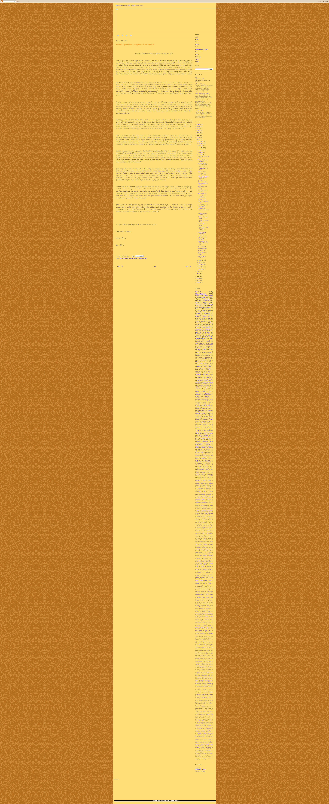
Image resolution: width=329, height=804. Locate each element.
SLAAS (197, 439)
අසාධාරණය (209, 510)
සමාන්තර (197, 744)
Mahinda (206, 299)
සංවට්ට (201, 739)
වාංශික (207, 722)
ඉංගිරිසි (205, 511)
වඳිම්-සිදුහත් (204, 720)
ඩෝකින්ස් (209, 652)
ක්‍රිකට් (198, 628)
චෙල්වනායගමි (199, 644)
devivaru (208, 444)
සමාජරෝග (210, 742)
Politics (197, 54)
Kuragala (209, 566)
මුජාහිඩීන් (206, 709)
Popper (197, 410)
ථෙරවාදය (197, 399)
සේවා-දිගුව (205, 753)
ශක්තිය (210, 734)
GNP (196, 563)
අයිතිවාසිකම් (210, 508)
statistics (209, 413)
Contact (197, 47)
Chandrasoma (198, 555)
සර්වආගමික (202, 745)
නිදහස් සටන (199, 673)
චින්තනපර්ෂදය (199, 341)
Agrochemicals (198, 389)
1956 (210, 360)
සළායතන (197, 748)
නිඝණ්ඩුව (198, 672)
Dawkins (211, 556)
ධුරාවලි (196, 667)
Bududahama (207, 313)
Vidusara (206, 300)
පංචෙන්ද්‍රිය (197, 371)
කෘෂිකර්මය (209, 516)
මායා (205, 538)
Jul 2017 (201, 152)
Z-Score (205, 379)
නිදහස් (212, 672)
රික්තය (208, 714)
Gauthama (211, 563)
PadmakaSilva (198, 572)
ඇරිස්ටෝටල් (210, 613)
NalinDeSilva (200, 294)
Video (196, 494)
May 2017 (201, 260)
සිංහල (211, 322)
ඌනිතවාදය (202, 620)
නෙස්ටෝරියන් (199, 677)
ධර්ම (196, 666)
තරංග (201, 653)
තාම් (201, 655)
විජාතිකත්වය (209, 725)
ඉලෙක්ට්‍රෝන (198, 416)
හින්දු (210, 549)
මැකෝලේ (205, 708)
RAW (204, 377)
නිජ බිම (203, 672)
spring (198, 595)
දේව (204, 661)
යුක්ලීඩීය (209, 538)
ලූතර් (198, 719)
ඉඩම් (202, 614)
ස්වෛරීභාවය (210, 748)
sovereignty (205, 322)
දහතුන (207, 521)
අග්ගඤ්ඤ (202, 599)
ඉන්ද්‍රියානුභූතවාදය (199, 453)
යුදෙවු (207, 469)
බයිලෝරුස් (209, 691)
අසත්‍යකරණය (208, 608)
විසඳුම (204, 733)
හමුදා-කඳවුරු (210, 753)
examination (197, 499)
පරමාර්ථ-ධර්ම (208, 678)
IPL (205, 564)
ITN (203, 407)
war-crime (210, 447)
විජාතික (203, 725)
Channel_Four (207, 435)
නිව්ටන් (209, 461)
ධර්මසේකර (207, 524)
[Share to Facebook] (141, 256)
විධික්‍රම (196, 730)
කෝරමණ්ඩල (203, 633)
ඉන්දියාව (211, 383)
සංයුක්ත (202, 474)
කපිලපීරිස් (211, 513)
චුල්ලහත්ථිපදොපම (209, 642)
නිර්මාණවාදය (197, 675)
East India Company (207, 560)
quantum (204, 503)
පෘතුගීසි (210, 686)
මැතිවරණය (197, 402)
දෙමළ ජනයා (201, 659)
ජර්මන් (207, 647)
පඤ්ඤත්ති (197, 388)
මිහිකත (201, 709)
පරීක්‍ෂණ (208, 422)
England (200, 324)
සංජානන (204, 428)
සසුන (207, 745)
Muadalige (205, 569)
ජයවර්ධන (197, 521)
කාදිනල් (207, 514)
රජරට (210, 363)
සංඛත (212, 736)
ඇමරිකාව (205, 613)
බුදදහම (200, 695)
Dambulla (206, 556)
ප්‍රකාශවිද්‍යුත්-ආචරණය (199, 681)
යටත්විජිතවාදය (200, 469)
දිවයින (200, 312)
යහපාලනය (207, 425)
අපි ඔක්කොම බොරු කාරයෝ (203, 190)
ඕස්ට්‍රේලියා (199, 625)
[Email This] (136, 256)
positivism (198, 592)
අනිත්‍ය (204, 602)
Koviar (196, 566)
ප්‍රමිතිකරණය (198, 424)
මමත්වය (204, 703)
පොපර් (211, 464)
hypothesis (199, 586)
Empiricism (123, 258)
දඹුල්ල (210, 655)
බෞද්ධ (209, 326)
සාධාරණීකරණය (200, 750)
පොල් (198, 689)
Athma (204, 480)
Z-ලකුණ (211, 379)
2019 (198, 135)
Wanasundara (203, 578)
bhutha (201, 580)
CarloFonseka (198, 343)
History (197, 61)
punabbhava (209, 592)
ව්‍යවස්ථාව (207, 388)
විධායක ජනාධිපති (208, 728)
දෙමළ (198, 360)
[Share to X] (139, 256)
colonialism (198, 304)
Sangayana (208, 572)
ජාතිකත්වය (197, 355)
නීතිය (212, 525)
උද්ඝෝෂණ (197, 619)
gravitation (197, 354)
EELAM (197, 361)
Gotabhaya (210, 310)
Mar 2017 (201, 264)
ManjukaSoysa (198, 569)
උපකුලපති (207, 619)
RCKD (210, 489)
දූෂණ (210, 658)
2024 (198, 124)
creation (202, 581)
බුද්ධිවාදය (198, 697)
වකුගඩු (197, 330)
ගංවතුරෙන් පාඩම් (202, 250)
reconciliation (207, 394)
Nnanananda (208, 488)
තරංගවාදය (203, 521)
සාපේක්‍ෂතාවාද (204, 547)
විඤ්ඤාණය (206, 541)
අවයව (196, 608)
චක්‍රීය (202, 519)
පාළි (197, 684)
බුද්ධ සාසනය (205, 695)
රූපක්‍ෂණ (206, 716)
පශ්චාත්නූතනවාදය (208, 680)
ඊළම (205, 416)
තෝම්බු (205, 655)
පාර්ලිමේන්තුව (208, 530)
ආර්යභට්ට (209, 611)
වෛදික (205, 734)
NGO (196, 327)
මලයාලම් (203, 705)
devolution (202, 368)
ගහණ (206, 636)
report (202, 594)
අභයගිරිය (198, 508)
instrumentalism (198, 588)
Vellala (197, 326)
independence (209, 344)
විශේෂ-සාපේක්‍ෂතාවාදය (201, 542)
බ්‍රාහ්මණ (203, 694)
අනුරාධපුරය (203, 605)
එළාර (210, 622)
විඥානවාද (197, 427)
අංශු (198, 383)
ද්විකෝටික (197, 658)
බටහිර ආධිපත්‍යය (202, 171)
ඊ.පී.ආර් (211, 616)
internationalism (209, 308)
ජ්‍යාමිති (211, 647)
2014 (198, 276)
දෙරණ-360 (197, 460)
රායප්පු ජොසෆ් (202, 714)
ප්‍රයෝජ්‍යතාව (197, 683)
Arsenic (203, 318)
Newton (197, 322)
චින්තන (197, 419)
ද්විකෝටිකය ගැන (202, 181)
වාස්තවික (197, 404)
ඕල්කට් (206, 513)
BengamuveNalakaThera (201, 433)
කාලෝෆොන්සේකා (198, 630)
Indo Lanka (205, 374)
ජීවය (196, 652)
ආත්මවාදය (208, 450)
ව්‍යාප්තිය (202, 722)
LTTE (196, 318)
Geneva (197, 316)
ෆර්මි (210, 758)
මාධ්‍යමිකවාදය (203, 706)
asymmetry (211, 496)
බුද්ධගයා (211, 695)
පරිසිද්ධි (210, 527)
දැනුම (201, 386)
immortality (209, 499)
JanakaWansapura (205, 307)
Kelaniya (204, 349)
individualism (197, 500)
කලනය (202, 627)
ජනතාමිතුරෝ (197, 645)
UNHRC (211, 338)
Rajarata (209, 377)
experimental (197, 585)
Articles (197, 44)
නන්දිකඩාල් (197, 461)
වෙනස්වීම (209, 542)
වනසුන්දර (209, 539)
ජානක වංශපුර (206, 316)
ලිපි (196, 77)
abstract (209, 411)
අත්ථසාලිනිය (208, 599)
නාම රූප (202, 670)
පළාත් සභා (207, 371)
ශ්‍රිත (196, 736)
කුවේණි (196, 631)
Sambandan (210, 410)
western (211, 505)
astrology (199, 380)
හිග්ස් (207, 549)
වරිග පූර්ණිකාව (210, 720)
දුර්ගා (206, 658)
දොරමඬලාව (197, 664)
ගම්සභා (196, 636)
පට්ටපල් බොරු (199, 422)
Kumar (202, 566)
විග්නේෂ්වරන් (197, 725)
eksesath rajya (207, 380)
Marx (209, 335)
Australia (209, 480)
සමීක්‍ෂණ (202, 744)
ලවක (205, 717)
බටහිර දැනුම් (210, 466)
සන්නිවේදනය (210, 474)
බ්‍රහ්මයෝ (198, 694)
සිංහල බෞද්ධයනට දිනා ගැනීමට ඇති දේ (203, 243)
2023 (198, 126)
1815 (203, 405)
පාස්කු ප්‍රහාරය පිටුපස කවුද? (202, 93)
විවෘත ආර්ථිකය (210, 731)
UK (210, 391)
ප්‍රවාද (198, 363)
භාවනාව (211, 424)
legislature (197, 446)
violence (207, 597)
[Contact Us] (131, 35)
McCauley (211, 486)
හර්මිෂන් (202, 549)
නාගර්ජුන (209, 669)
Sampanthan (197, 491)
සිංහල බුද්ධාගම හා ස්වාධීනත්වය (202, 196)
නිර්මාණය (200, 525)
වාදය (211, 722)
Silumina (205, 491)
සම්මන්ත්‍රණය (200, 475)
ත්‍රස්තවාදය (207, 397)
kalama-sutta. (205, 588)
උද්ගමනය (197, 513)
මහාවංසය (197, 706)
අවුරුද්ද (202, 450)
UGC (198, 411)
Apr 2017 (201, 262)
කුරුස (210, 630)
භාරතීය (196, 700)
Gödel (202, 483)
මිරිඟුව (210, 708)
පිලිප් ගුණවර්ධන (200, 686)
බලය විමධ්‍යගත (203, 692)
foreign (203, 499)
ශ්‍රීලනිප (197, 474)
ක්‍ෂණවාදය (203, 514)
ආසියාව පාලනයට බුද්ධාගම (202, 238)
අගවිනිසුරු (200, 449)
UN (203, 411)
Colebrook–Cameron (206, 436)
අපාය (212, 605)
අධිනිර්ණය (197, 600)
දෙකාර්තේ (201, 524)
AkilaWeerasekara (198, 552)
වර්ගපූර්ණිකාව (208, 471)
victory (203, 597)
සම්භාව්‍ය (197, 742)
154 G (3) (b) (204, 478)
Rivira (209, 352)
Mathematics (198, 337)
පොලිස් (204, 689)
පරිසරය (196, 680)
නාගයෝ (203, 669)
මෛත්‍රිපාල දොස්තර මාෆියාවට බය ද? (202, 164)
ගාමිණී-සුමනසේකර (200, 638)
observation (197, 591)
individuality (207, 500)
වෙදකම (200, 734)
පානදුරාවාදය (204, 683)
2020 (198, 133)
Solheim (198, 575)
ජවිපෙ (202, 369)
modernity (207, 340)
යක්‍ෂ (210, 402)
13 (202, 358)
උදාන (202, 619)
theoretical (211, 595)
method (210, 502)
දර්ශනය (196, 656)
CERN (203, 482)
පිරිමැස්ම (206, 684)
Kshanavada (204, 486)
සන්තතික (205, 544)
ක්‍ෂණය (204, 418)
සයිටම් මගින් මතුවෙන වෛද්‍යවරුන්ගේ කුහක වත (203, 177)
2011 (198, 282)
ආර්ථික (202, 414)
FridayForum (208, 561)
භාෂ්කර (201, 700)
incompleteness (208, 586)
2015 (198, 274)
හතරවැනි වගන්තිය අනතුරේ (202, 214)
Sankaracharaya (198, 574)
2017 (198, 139)
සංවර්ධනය (203, 365)
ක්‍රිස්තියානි (197, 455)
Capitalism (210, 365)
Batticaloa (197, 482)
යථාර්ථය (208, 346)
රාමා (197, 714)
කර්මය (198, 514)
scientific (211, 594)
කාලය (209, 418)
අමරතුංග (203, 606)
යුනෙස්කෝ (197, 712)
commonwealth (208, 497)
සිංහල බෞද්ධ (206, 404)
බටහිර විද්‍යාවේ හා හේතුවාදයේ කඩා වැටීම (203, 168)
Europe (196, 561)
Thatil (202, 439)
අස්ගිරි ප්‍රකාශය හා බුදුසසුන (202, 187)
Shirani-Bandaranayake (208, 574)
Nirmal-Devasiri (200, 488)
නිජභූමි (204, 461)
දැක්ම (202, 658)
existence (197, 382)
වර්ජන (196, 541)
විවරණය (211, 541)
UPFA (207, 439)
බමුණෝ (204, 691)
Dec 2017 (201, 141)
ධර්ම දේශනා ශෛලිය (203, 666)
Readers (211, 349)
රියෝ (212, 714)
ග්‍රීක (212, 455)
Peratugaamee (203, 489)
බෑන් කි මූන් (197, 535)
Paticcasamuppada (206, 408)
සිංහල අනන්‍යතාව (202, 235)
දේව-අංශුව (209, 661)
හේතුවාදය (197, 758)
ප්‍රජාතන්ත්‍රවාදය (198, 464)
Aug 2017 (201, 150)
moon (205, 589)
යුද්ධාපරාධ (197, 539)
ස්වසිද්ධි (211, 475)
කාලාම (210, 628)
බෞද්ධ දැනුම (205, 698)
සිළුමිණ (210, 547)
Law (203, 330)
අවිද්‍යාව (197, 450)
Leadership (197, 567)
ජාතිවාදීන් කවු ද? (202, 173)
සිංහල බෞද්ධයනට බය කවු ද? (202, 160)
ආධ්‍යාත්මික (203, 361)
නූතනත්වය (208, 369)
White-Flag (202, 494)
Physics (208, 375)
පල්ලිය (201, 680)
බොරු (210, 697)
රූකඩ (198, 716)
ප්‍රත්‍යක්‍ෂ (208, 341)
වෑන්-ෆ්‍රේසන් (209, 723)
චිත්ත (210, 641)
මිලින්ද (196, 709)
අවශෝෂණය (198, 397)
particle (209, 446)
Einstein (203, 352)
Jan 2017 (201, 269)
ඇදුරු (200, 613)
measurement (199, 589)
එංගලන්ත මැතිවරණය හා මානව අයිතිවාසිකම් (203, 229)
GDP (196, 438)
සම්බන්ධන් (211, 544)
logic (199, 340)
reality (196, 369)
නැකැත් (207, 670)
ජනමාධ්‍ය (197, 458)
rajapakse (197, 594)
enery (210, 583)
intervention (204, 502)
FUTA (206, 358)
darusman (208, 443)
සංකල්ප (197, 358)
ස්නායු (205, 748)
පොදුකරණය (204, 531)
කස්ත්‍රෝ (207, 627)
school (202, 505)
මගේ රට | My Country (200, 771)
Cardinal (197, 347)
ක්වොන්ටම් (198, 329)
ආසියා (196, 613)
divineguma (198, 413)
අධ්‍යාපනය (200, 346)
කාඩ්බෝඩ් (205, 628)
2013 (198, 278)
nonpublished (206, 327)
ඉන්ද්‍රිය (209, 414)
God (203, 335)
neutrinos (210, 589)
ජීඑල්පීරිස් (210, 650)
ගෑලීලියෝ (200, 457)
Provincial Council (206, 438)
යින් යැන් (209, 711)
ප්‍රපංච (207, 528)
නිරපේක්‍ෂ (209, 673)
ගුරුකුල (209, 639)
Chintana (204, 555)
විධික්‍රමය (203, 730)
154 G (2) (198, 430)
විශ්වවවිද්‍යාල (199, 733)
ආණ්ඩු (196, 511)
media (196, 319)
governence (204, 585)
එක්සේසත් (210, 416)
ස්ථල (201, 748)
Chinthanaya (204, 319)
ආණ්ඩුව (200, 511)
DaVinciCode (199, 556)
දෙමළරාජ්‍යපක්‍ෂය (198, 661)
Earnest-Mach (198, 560)
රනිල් (212, 469)
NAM (210, 569)
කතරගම (205, 625)
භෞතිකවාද (205, 468)
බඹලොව (203, 533)
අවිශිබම (201, 608)
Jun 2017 (201, 154)
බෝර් (203, 535)
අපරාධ (208, 605)
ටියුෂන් (204, 652)
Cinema (197, 59)
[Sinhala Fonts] (122, 35)
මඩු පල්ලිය (203, 702)
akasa (196, 580)
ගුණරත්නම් (204, 639)
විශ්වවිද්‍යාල (197, 428)
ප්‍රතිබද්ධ (202, 528)
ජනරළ (210, 519)
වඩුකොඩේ (199, 471)
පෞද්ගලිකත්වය (200, 466)
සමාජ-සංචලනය (203, 742)
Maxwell (209, 407)
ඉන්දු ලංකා (199, 385)
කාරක (212, 514)
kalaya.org (197, 768)
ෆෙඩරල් (196, 759)
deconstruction (208, 581)
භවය (211, 698)
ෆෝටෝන (209, 477)
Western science (143, 258)
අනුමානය (197, 605)
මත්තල (209, 702)
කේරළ (198, 633)
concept (197, 581)
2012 (198, 280)
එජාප (198, 418)
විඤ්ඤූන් (203, 472)
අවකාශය (198, 510)
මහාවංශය (209, 705)
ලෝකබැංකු (204, 719)
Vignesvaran (200, 344)
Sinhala (206, 337)
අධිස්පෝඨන (204, 600)
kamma (211, 588)
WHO (210, 366)
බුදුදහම (205, 424)
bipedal (205, 580)
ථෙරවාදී (209, 458)
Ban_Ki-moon (207, 432)
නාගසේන (197, 670)
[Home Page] (118, 35)
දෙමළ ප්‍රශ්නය (208, 659)
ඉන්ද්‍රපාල (210, 511)
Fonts (196, 42)
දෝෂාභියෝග (205, 399)
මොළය (199, 425)
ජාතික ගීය (206, 648)
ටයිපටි (200, 652)
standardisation (204, 595)
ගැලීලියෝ (197, 519)
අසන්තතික (204, 510)
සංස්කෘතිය (204, 360)
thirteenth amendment (207, 382)
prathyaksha (198, 394)
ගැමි (206, 638)
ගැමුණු (210, 638)
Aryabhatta (204, 553)
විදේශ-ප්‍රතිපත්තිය (200, 728)
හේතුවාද (209, 756)
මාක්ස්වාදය (207, 357)
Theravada (197, 379)
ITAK (206, 343)
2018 (198, 137)
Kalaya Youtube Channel (201, 49)
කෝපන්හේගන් (205, 455)
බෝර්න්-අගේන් (208, 535)
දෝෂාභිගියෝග (204, 664)
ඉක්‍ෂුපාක (198, 614)
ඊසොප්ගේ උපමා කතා (201, 617)
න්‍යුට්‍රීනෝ (209, 421)
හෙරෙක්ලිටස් (202, 756)
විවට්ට (204, 731)
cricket (196, 368)
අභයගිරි (198, 606)
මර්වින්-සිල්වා (210, 703)
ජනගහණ (210, 644)
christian (199, 497)
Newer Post (120, 266)
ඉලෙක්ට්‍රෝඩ (205, 616)
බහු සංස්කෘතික (210, 692)
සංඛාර (196, 739)
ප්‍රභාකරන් (211, 528)
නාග (198, 669)
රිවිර (199, 351)
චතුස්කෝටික (197, 641)
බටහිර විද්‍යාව (198, 357)
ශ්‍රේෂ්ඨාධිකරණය (201, 736)
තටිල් (196, 386)
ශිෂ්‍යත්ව (207, 736)
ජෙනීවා (211, 358)
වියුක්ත (197, 335)
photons (197, 447)
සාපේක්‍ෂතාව (197, 547)
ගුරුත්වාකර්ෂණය (207, 385)
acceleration (197, 496)
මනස (209, 321)
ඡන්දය (205, 644)
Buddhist (210, 553)
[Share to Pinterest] (143, 256)
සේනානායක (199, 753)
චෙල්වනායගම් (204, 419)
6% (204, 430)
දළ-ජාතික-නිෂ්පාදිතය (206, 656)
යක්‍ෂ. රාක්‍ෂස (202, 711)
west (196, 414)
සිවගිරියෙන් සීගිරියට (200, 101)
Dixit (210, 558)
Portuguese (198, 377)
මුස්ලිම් (204, 402)
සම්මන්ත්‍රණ (197, 372)
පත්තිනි (198, 527)
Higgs (206, 483)
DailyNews (198, 313)
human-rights (206, 332)
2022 (198, 128)
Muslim (208, 324)
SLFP (196, 315)
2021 (198, 130)
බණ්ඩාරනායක (198, 691)
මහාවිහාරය (207, 400)
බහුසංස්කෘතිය (209, 533)
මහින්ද (211, 468)
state (204, 413)
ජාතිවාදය (204, 458)
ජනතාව (203, 645)
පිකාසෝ (201, 684)
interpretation (198, 502)
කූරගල (201, 631)
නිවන (211, 399)
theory (206, 505)
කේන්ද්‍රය (211, 631)
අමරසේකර (204, 508)
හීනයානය (205, 755)
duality (204, 583)
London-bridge (207, 567)
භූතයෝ (198, 468)
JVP (199, 305)
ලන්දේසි (203, 539)
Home (154, 266)
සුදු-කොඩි (197, 549)
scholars (206, 594)
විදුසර (196, 307)
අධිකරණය (207, 396)
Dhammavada (205, 558)
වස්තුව (198, 722)
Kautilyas (209, 564)
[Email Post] (133, 256)
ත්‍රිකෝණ (205, 653)
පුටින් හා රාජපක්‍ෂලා (200, 84)
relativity (197, 396)
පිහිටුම (206, 686)
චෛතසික (208, 457)
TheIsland (202, 297)
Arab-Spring (197, 480)
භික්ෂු (206, 700)
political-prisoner (210, 591)
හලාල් (210, 428)
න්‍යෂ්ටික (207, 667)
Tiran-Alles (203, 577)
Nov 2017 (201, 143)
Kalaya (197, 39)
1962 (205, 550)
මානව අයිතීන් (210, 536)
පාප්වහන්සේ (210, 683)
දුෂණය (196, 524)
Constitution (207, 305)
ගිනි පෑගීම (197, 639)
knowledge (198, 333)
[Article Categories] (126, 35)
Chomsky (209, 482)
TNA (202, 315)
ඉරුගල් (200, 616)
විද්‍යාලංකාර (207, 427)
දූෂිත (196, 659)
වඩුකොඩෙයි (197, 720)
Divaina (197, 300)
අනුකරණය (204, 603)
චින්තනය (207, 329)
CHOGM (199, 435)
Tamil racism (208, 295)
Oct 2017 (201, 145)
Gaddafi (200, 563)
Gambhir (205, 563)
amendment (204, 496)
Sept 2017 (201, 148)
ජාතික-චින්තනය (203, 650)
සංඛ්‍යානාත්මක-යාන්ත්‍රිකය (206, 737)
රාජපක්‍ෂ (205, 712)
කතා (210, 625)
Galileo (204, 391)
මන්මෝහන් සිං (198, 703)
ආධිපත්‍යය (197, 452)
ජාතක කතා (199, 648)
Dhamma (198, 558)
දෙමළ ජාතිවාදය (207, 355)
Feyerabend (198, 374)
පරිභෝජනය (204, 527)
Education (197, 349)
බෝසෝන (197, 536)
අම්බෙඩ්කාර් (209, 606)
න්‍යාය (212, 667)
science (207, 354)
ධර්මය (210, 666)
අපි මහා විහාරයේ (202, 193)
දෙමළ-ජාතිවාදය (207, 386)
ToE (207, 577)
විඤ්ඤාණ (197, 472)
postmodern (203, 447)
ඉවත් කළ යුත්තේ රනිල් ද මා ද (202, 233)
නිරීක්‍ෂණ (211, 361)
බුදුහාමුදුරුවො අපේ (203, 248)
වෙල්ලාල (209, 472)
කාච (201, 628)
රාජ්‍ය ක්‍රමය (211, 712)
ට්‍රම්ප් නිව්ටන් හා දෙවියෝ (202, 257)
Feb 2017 (201, 267)
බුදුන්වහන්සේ (204, 697)
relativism (197, 505)
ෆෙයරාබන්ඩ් (202, 759)
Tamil (211, 343)
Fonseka (197, 483)
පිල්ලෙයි (211, 684)
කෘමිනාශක (206, 631)
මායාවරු (209, 706)
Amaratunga (210, 405)
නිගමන (211, 670)
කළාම (212, 627)
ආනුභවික (203, 611)
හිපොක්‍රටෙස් (199, 755)
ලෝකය (209, 719)
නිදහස (207, 672)
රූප (202, 716)
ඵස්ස (210, 689)
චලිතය (206, 519)
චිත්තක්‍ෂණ (197, 642)
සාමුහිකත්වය (208, 750)
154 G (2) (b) (198, 550)
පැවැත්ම (206, 464)
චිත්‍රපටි (202, 642)
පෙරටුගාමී (197, 531)
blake (210, 580)
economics (197, 393)
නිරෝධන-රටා (206, 525)
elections (209, 368)
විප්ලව (209, 730)
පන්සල (203, 678)
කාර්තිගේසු (199, 516)
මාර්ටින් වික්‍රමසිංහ (198, 708)
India (208, 312)
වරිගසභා (201, 541)
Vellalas (209, 330)
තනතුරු (196, 653)
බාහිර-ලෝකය (209, 694)
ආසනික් (208, 315)
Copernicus (210, 555)
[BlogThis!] (138, 256)
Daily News (207, 372)
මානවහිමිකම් (199, 538)
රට (201, 712)
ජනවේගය (197, 647)
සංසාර (210, 739)
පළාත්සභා (208, 463)
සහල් (203, 747)
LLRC (196, 332)
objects (204, 446)
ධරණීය (210, 664)
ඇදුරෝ (203, 452)
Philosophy (129, 258)
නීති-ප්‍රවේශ (211, 675)
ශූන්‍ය (196, 544)
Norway (197, 408)
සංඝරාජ (200, 544)
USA (205, 366)
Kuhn (211, 374)
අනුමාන (209, 603)
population (197, 503)
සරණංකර (207, 744)
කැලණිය (207, 333)
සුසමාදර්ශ (197, 405)
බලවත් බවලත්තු (199, 110)
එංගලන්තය (209, 620)
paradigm (207, 393)
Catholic (197, 391)
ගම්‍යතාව (201, 636)
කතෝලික (197, 627)
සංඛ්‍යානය (198, 737)
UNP (209, 318)
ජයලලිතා (202, 647)
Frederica (202, 561)
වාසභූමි (196, 723)
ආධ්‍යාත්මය (197, 611)
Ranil (197, 295)
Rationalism (135, 258)
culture (203, 326)
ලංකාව (201, 717)
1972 (210, 550)
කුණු (206, 630)
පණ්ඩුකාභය (197, 678)
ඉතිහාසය (209, 452)
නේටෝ (205, 677)
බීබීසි (196, 695)
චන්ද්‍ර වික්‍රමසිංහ (205, 641)
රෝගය (197, 365)
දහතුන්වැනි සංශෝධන (207, 522)
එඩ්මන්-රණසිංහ (198, 622)
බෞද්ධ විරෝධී (203, 536)
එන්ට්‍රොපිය (205, 622)
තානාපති (210, 653)
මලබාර (198, 705)
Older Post (188, 266)
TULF (204, 575)
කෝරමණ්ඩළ (210, 633)
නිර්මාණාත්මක (204, 675)
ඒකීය (209, 453)
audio (201, 443)
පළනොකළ (197, 528)
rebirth (210, 503)
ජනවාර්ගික (209, 645)
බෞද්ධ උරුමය (198, 698)
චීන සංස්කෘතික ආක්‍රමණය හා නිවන (203, 210)
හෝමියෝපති (204, 758)
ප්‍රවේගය (198, 530)
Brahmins (208, 389)
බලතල (196, 692)
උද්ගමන (209, 617)
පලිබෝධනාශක (198, 463)
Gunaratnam (199, 564)
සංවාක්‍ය (205, 739)
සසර (206, 475)
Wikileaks (209, 494)
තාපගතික (197, 655)
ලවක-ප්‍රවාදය (210, 717)
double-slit (197, 583)
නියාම (205, 673)
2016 (198, 271)
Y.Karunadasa (205, 441)
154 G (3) (197, 478)
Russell (203, 410)
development (198, 444)
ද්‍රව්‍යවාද (203, 421)
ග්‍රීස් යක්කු (211, 636)
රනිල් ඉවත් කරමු (202, 246)
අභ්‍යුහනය (208, 449)
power (203, 592)
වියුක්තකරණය (198, 731)
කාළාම (204, 516)
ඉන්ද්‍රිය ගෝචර (207, 614)
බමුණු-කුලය (204, 363)
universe (198, 597)
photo (203, 591)
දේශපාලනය (207, 460)
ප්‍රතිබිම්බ (208, 681)
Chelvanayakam (206, 347)
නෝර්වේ (210, 677)
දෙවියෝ (203, 321)
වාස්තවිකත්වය (202, 723)
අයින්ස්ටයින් (204, 383)
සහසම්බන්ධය (208, 747)
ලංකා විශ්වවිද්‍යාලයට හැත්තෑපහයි (203, 205)
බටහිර (199, 400)
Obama (196, 489)
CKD (198, 407)
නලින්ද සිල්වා (202, 667)
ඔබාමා (202, 513)
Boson (211, 433)
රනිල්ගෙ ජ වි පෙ (202, 199)
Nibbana (200, 375)
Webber (209, 578)
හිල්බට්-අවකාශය (201, 477)
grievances (211, 585)
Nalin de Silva (201, 310)
